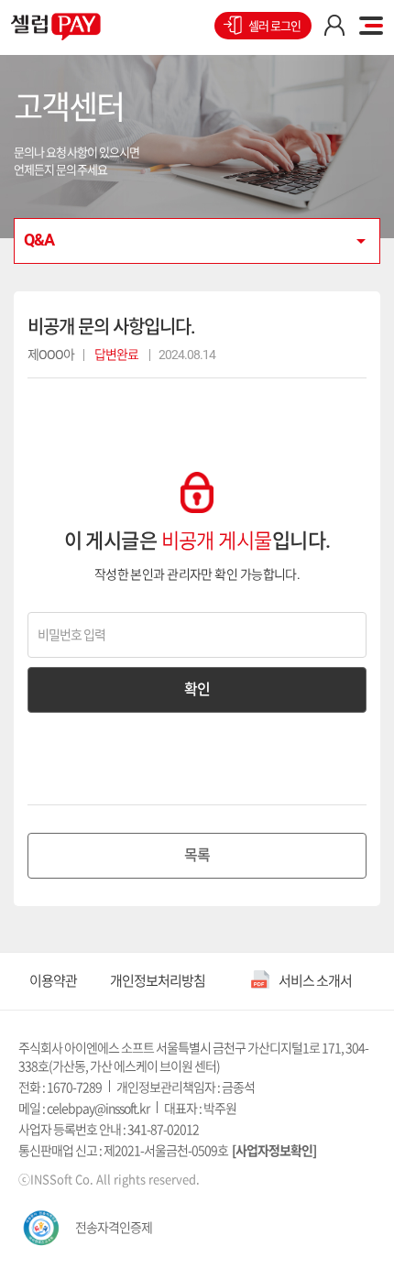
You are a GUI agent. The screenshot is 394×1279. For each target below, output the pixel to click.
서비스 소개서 (315, 980)
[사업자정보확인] (274, 1150)
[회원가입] (334, 25)
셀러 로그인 (274, 26)
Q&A (39, 239)
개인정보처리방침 (157, 980)
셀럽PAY (56, 26)
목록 (197, 855)
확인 (197, 689)
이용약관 (53, 980)
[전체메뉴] (371, 25)
